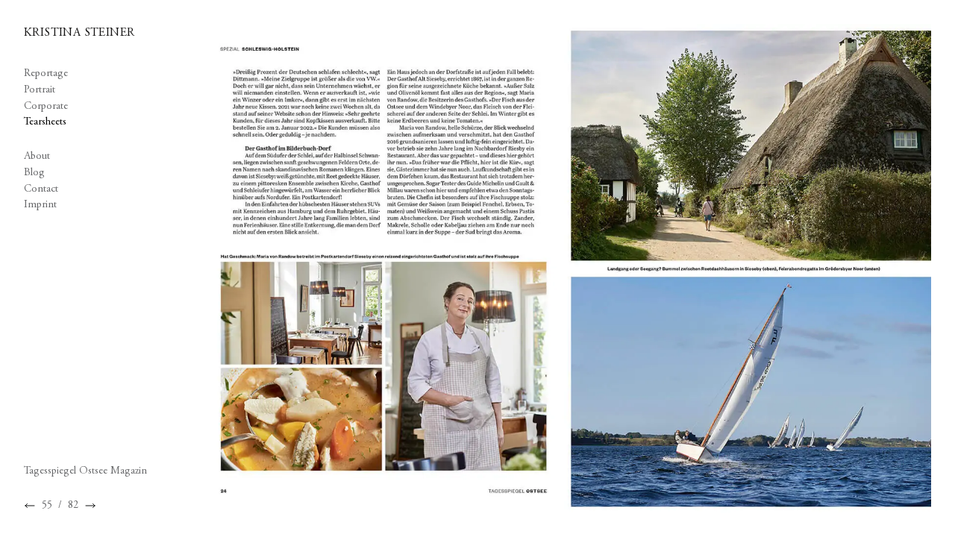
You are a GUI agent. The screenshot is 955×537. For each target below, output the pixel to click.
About (37, 156)
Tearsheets (45, 122)
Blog (34, 172)
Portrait (39, 89)
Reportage (46, 73)
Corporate (46, 106)
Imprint (40, 204)
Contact (41, 189)
